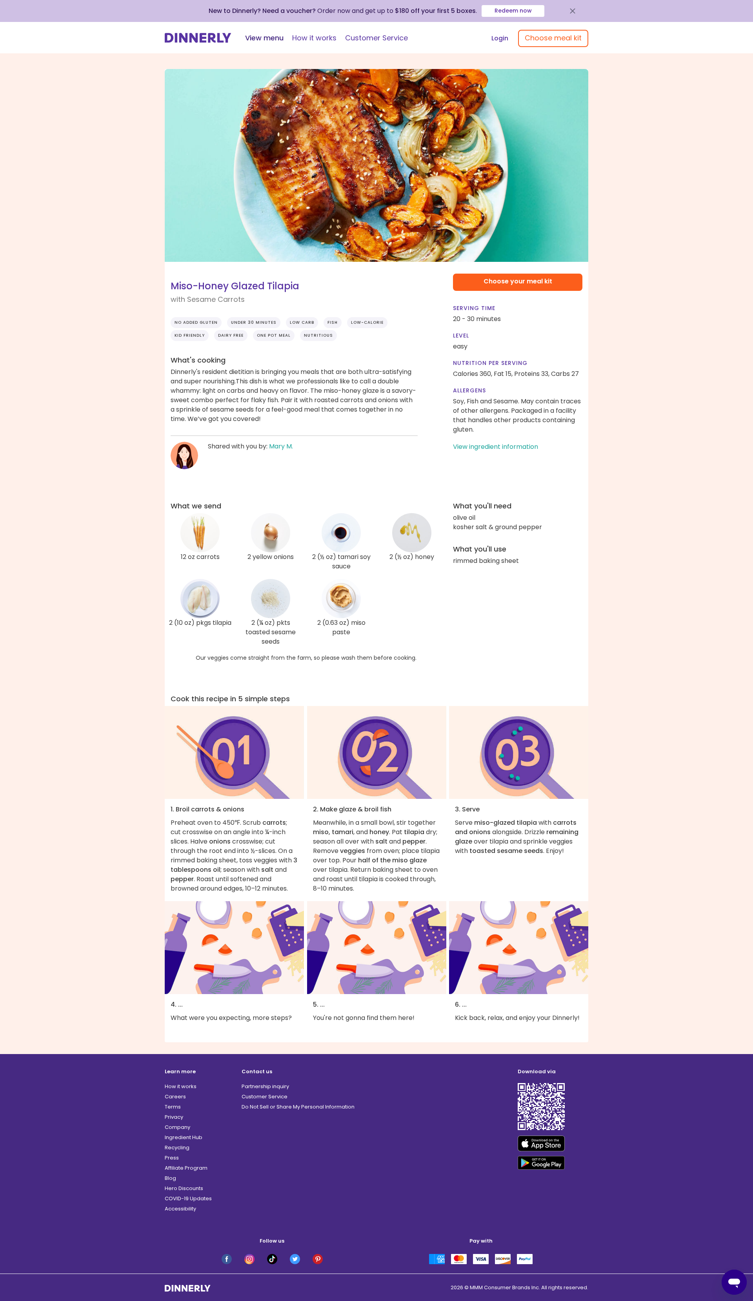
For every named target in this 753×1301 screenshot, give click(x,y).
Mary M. (281, 446)
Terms (173, 1106)
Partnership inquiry (265, 1086)
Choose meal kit (553, 38)
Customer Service (376, 38)
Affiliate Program (186, 1168)
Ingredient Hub (183, 1137)
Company (177, 1127)
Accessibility (180, 1208)
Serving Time (474, 308)
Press (172, 1157)
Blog (170, 1178)
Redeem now (513, 11)
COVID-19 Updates (188, 1198)
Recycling (177, 1147)
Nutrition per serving (490, 363)
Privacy (174, 1117)
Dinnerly (198, 38)
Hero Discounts (184, 1188)
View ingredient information (495, 446)
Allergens (469, 390)
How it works (314, 38)
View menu (264, 38)
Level (461, 335)
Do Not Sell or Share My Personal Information (298, 1106)
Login (499, 38)
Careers (175, 1096)
